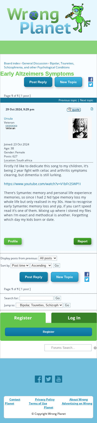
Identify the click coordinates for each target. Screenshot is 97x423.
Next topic (86, 100)
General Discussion (35, 63)
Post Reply (38, 82)
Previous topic (68, 100)
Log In (74, 318)
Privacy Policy (45, 399)
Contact (14, 399)
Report (82, 241)
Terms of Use (38, 403)
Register (23, 318)
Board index (12, 63)
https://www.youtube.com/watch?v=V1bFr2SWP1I (42, 184)
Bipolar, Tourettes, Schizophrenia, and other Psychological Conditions (39, 65)
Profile (13, 241)
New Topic (68, 82)
